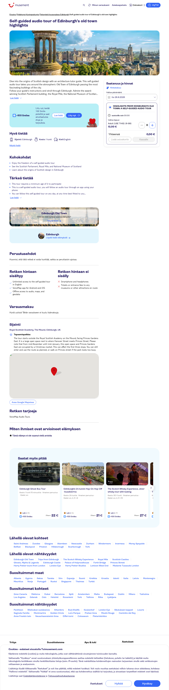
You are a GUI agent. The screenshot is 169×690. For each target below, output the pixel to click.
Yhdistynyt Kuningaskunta (28, 14)
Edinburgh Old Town (54, 213)
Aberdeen (62, 543)
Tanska (50, 578)
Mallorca (35, 594)
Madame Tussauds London (126, 565)
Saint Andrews (21, 543)
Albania (17, 578)
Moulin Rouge (107, 613)
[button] (131, 107)
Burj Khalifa (73, 610)
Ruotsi (54, 581)
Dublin (121, 594)
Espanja (71, 578)
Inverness (120, 543)
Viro (60, 578)
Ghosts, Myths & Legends (26, 562)
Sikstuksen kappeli (123, 610)
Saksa (40, 578)
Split (71, 594)
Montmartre (40, 613)
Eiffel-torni (68, 616)
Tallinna (90, 597)
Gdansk (33, 597)
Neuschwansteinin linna (46, 616)
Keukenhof (89, 610)
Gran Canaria (20, 594)
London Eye (55, 565)
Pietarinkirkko (100, 616)
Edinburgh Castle (51, 562)
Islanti (116, 578)
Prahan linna (91, 613)
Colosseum (83, 616)
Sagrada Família (21, 613)
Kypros (28, 578)
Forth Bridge (99, 562)
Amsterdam (84, 594)
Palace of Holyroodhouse (77, 562)
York (87, 547)
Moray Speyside (137, 543)
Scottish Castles (120, 559)
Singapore (66, 581)
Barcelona (60, 594)
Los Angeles (19, 597)
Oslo (44, 597)
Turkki (91, 581)
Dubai (47, 594)
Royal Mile (103, 559)
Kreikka (93, 578)
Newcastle (76, 543)
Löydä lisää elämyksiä (56, 237)
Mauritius (18, 581)
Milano (132, 594)
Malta (97, 594)
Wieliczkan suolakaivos (38, 610)
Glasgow (48, 543)
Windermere (104, 543)
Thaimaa (80, 581)
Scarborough (74, 547)
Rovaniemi (68, 597)
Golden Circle (57, 613)
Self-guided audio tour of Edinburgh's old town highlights (93, 14)
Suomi (82, 578)
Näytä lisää (15, 145)
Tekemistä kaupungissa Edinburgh (54, 14)
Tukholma (144, 594)
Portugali (41, 581)
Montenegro (149, 578)
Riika (100, 597)
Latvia (136, 578)
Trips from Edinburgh (48, 559)
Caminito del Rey (127, 613)
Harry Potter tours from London (29, 565)
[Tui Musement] (20, 5)
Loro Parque (74, 613)
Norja (30, 581)
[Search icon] (84, 5)
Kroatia (105, 578)
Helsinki (54, 597)
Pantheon (18, 610)
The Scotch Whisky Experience (78, 559)
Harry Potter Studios (75, 565)
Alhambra (59, 610)
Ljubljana (111, 597)
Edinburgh (52, 234)
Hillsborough (57, 547)
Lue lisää (14, 98)
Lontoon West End (99, 565)
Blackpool (30, 547)
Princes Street (117, 562)
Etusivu (13, 14)
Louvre (140, 610)
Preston (43, 547)
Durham (90, 543)
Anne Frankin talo (22, 616)
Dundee (36, 543)
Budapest (109, 594)
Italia (125, 578)
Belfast (17, 547)
